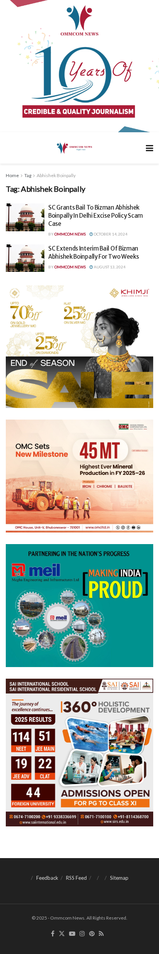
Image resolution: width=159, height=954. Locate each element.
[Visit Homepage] (74, 147)
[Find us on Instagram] (82, 934)
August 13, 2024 (109, 267)
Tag (27, 175)
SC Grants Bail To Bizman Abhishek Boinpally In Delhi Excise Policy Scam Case (95, 215)
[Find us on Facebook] (52, 934)
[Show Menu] (149, 148)
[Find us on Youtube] (72, 934)
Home (12, 175)
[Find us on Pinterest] (92, 934)
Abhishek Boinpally (56, 175)
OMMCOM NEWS (70, 234)
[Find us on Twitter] (62, 934)
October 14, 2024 (110, 234)
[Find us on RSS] (101, 934)
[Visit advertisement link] (79, 66)
